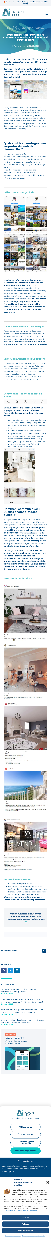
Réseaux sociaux (27, 1166)
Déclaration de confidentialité (33, 1236)
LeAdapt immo (25, 28)
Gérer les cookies (25, 1230)
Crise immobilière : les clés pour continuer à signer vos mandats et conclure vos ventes (22, 1021)
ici (25, 921)
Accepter (25, 1217)
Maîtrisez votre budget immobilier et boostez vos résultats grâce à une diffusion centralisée (22, 1011)
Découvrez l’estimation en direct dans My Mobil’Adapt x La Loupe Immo (18, 990)
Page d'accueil (8, 1166)
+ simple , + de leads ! (14, 1038)
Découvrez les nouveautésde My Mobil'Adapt (16, 1042)
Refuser (25, 1224)
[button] (47, 1182)
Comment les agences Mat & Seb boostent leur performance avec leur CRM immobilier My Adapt (22, 1000)
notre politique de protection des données (20, 1211)
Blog (17, 1166)
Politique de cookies (13, 1236)
